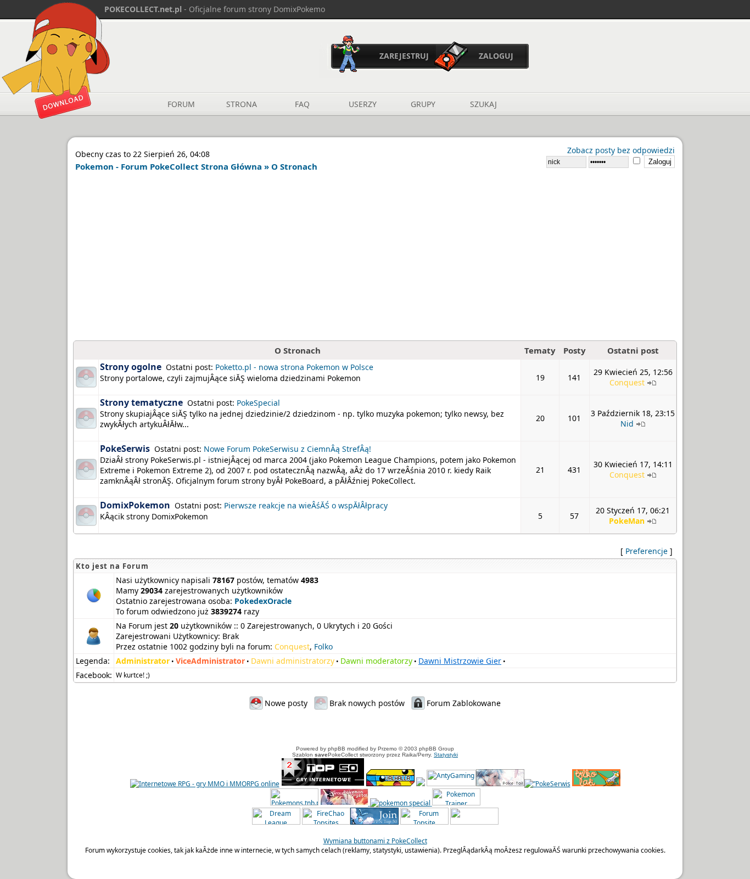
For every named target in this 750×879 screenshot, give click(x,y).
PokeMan (627, 521)
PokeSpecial (258, 402)
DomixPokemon (135, 505)
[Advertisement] (375, 258)
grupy (423, 104)
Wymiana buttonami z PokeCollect (375, 841)
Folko (323, 646)
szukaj (483, 104)
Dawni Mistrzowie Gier (459, 661)
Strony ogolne (130, 367)
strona (241, 104)
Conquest (627, 382)
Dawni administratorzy (292, 661)
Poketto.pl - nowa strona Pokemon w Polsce (294, 367)
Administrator (143, 661)
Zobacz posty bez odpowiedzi (621, 150)
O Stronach (294, 166)
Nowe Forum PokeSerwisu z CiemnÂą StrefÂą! (287, 449)
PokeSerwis (125, 449)
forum (181, 104)
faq (302, 104)
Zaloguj (496, 56)
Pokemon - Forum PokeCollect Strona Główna (168, 166)
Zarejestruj (404, 56)
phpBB (336, 749)
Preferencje (646, 551)
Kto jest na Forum (112, 566)
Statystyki (446, 755)
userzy (363, 104)
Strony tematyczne (141, 402)
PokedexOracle (263, 601)
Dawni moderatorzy (376, 661)
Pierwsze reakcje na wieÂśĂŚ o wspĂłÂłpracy (306, 505)
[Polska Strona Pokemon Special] (400, 803)
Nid (627, 423)
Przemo (387, 749)
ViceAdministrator (210, 661)
